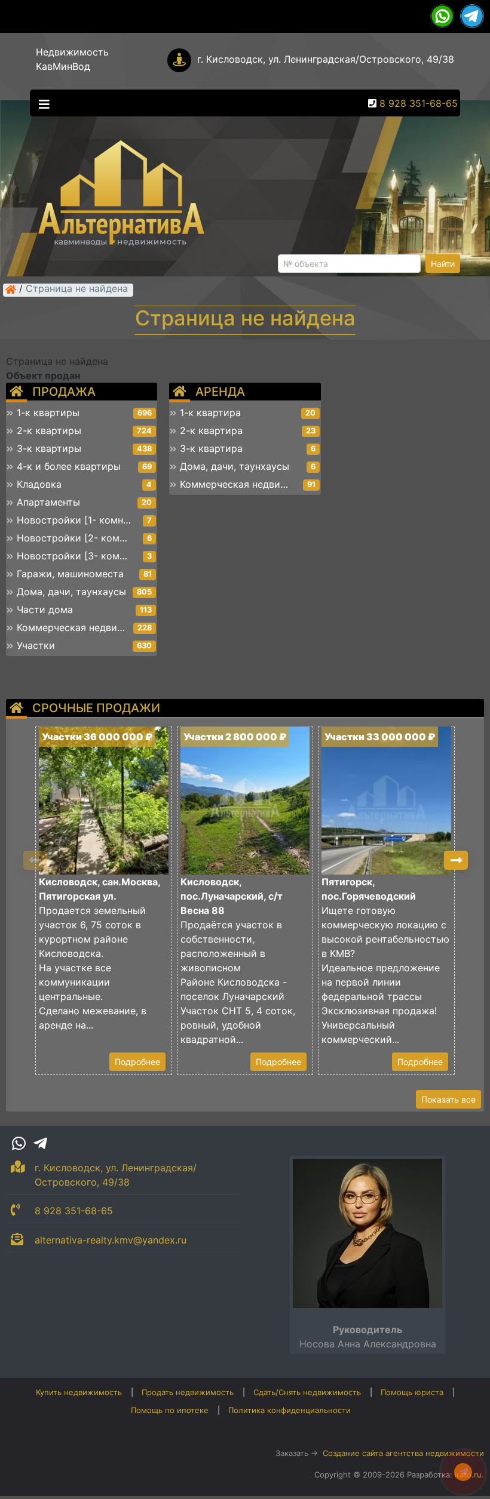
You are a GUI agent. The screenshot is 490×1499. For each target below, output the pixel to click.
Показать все (448, 1099)
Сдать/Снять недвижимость (307, 1392)
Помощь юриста (412, 1392)
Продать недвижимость (188, 1392)
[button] (456, 860)
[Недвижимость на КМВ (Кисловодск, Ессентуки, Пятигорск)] (10, 289)
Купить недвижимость (79, 1392)
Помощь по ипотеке (170, 1410)
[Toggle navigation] (41, 103)
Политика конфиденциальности (289, 1410)
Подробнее (137, 1062)
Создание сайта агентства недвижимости (403, 1453)
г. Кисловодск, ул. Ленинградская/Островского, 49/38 (325, 59)
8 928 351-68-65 (418, 103)
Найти (443, 263)
